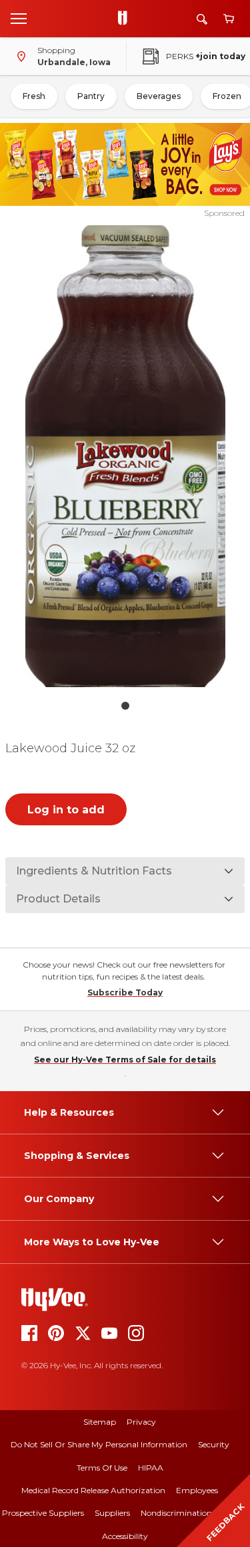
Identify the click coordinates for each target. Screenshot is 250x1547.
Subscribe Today (125, 992)
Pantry (91, 96)
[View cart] (228, 19)
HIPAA (150, 1468)
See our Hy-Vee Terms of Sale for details (125, 1060)
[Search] (202, 19)
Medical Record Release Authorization (93, 1490)
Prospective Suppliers (43, 1513)
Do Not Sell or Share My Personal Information (99, 1444)
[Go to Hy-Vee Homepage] (126, 19)
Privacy (141, 1422)
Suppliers (112, 1513)
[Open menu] (19, 18)
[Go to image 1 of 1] (125, 706)
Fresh (34, 96)
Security (213, 1444)
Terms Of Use (102, 1468)
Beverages (159, 96)
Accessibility (125, 1536)
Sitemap (99, 1422)
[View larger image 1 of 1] (125, 456)
